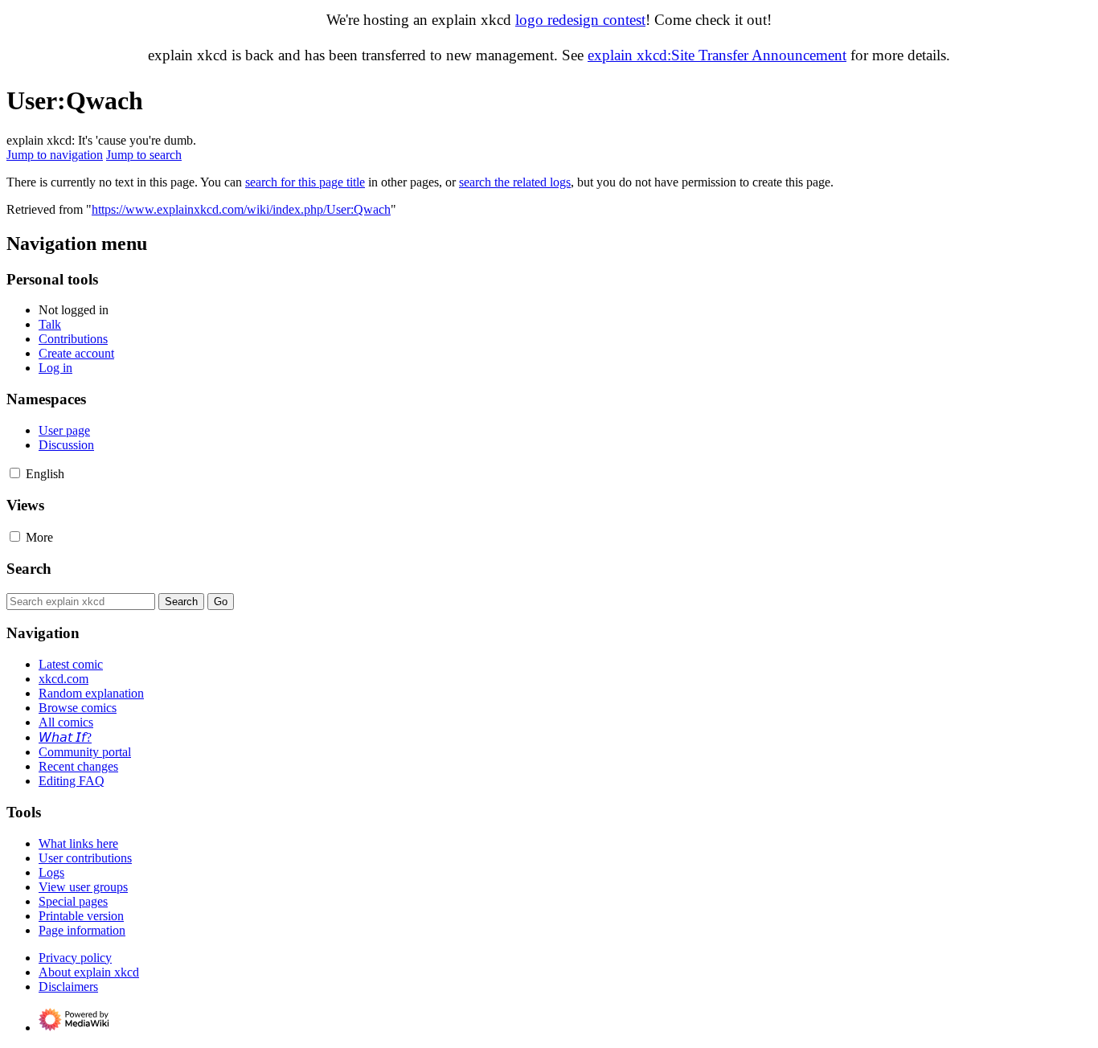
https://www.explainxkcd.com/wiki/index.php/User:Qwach (241, 209)
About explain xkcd (89, 972)
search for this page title (305, 182)
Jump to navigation (54, 155)
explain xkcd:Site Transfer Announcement (717, 55)
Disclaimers (68, 986)
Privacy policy (75, 957)
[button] (15, 473)
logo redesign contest (580, 19)
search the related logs (515, 182)
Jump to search (144, 155)
